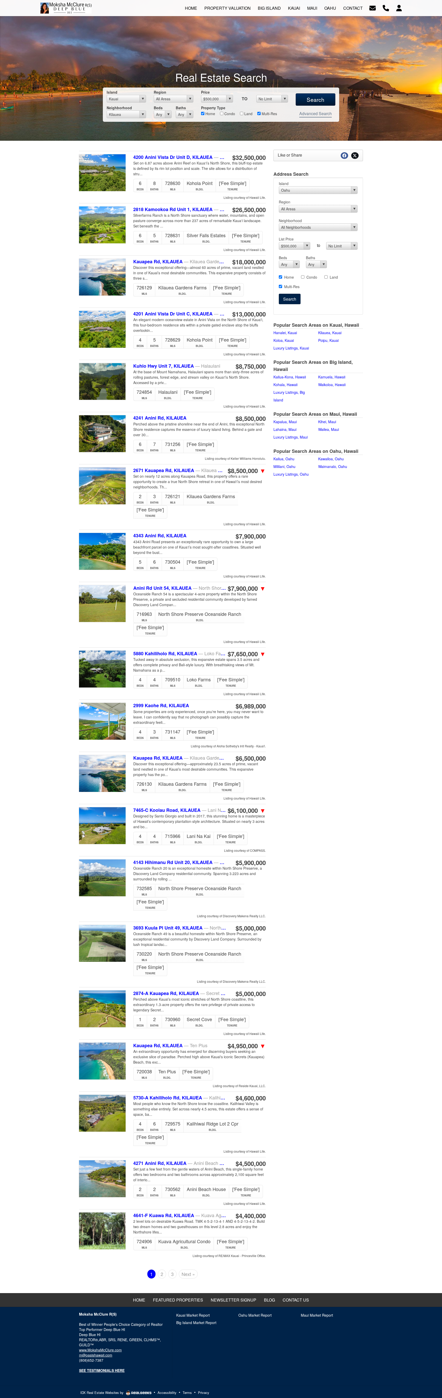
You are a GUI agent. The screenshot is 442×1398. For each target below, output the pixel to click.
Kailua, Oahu (283, 458)
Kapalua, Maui (285, 421)
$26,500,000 (249, 209)
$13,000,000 (249, 314)
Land (247, 113)
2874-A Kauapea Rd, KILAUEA (179, 993)
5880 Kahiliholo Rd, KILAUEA (179, 653)
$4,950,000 (247, 1046)
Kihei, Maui (327, 421)
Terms (187, 1392)
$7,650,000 (247, 654)
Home (209, 113)
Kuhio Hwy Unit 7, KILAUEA (176, 366)
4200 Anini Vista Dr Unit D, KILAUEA (179, 157)
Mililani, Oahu (284, 466)
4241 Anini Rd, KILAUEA (159, 418)
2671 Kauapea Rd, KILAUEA (179, 470)
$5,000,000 (251, 928)
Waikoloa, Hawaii (332, 384)
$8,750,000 (251, 366)
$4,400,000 (251, 1216)
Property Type (213, 107)
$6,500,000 (251, 758)
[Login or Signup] (399, 7)
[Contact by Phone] (386, 7)
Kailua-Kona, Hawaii (289, 376)
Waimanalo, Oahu (332, 466)
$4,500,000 (251, 1163)
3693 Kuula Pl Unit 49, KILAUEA (179, 928)
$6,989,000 (251, 706)
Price (205, 92)
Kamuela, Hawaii (331, 376)
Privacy (203, 1392)
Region (160, 92)
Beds (158, 107)
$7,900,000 (251, 536)
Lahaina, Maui (284, 429)
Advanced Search (315, 113)
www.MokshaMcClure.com (100, 1349)
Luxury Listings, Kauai (291, 348)
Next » (188, 1274)
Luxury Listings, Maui (290, 437)
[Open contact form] (372, 7)
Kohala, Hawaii (285, 384)
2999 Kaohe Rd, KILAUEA (161, 705)
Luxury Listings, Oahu (291, 474)
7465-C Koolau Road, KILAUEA (179, 810)
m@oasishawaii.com (95, 1355)
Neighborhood (119, 107)
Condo (229, 113)
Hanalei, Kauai (285, 332)
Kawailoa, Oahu (331, 458)
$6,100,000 (247, 810)
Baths (181, 107)
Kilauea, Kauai (329, 332)
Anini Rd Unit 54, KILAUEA (179, 588)
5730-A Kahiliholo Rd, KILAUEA (179, 1097)
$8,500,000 (251, 418)
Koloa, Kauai (283, 340)
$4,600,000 (251, 1098)
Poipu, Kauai (328, 340)
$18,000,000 (249, 262)
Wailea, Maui (328, 429)
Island (112, 92)
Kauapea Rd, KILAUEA (179, 261)
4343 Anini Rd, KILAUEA (159, 535)
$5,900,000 (251, 862)
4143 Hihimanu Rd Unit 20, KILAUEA (179, 862)
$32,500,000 (249, 157)
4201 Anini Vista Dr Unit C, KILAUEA (179, 313)
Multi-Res (269, 113)
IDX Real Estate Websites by (102, 1392)
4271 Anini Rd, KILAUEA (179, 1163)
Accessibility (167, 1392)
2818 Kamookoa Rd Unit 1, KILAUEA (179, 209)
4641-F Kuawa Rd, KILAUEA (179, 1215)
